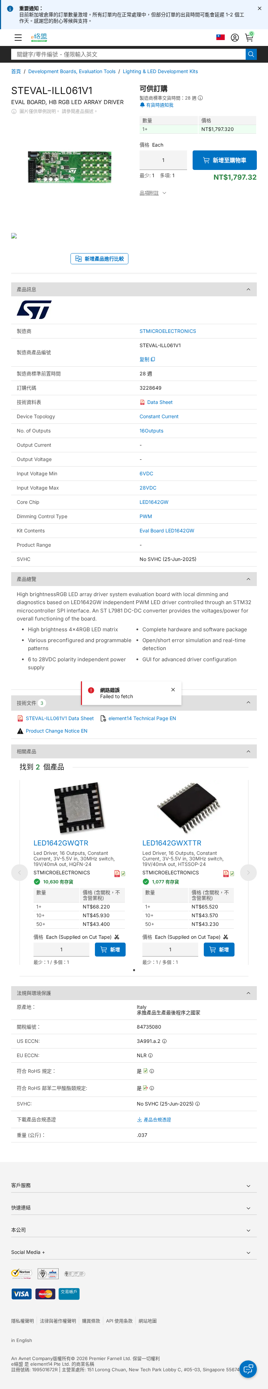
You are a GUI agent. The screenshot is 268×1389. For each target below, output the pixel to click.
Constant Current (159, 416)
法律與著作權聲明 (58, 1321)
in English (21, 1340)
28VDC (148, 488)
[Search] (251, 54)
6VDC (146, 473)
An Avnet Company (32, 1358)
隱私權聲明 (22, 1321)
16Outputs (151, 431)
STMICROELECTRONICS (168, 331)
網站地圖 (148, 1321)
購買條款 (91, 1321)
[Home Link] (45, 37)
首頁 (16, 71)
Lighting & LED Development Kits (160, 71)
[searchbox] (128, 54)
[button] (18, 37)
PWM (146, 516)
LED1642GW (154, 502)
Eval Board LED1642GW (167, 530)
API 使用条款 (119, 1321)
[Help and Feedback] (248, 1369)
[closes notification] (259, 8)
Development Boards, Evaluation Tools (72, 71)
